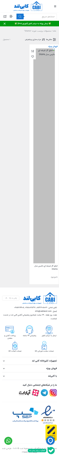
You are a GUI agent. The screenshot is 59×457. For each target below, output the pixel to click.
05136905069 (42, 307)
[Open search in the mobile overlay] (36, 16)
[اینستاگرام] (53, 392)
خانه (54, 31)
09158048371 (30, 307)
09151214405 (19, 307)
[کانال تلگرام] (44, 392)
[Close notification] (4, 23)
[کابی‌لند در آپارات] (29, 392)
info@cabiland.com (43, 311)
